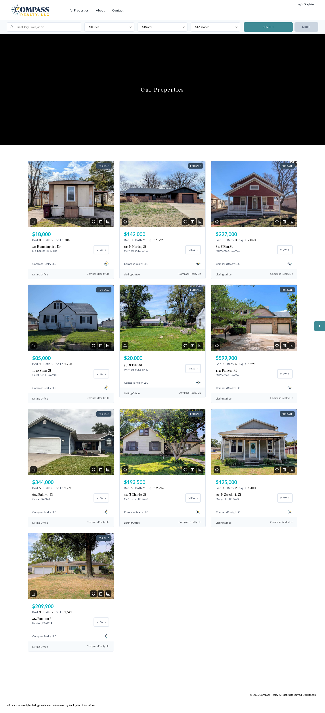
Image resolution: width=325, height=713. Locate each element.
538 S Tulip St (133, 365)
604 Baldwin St (42, 494)
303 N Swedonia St (228, 494)
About (100, 10)
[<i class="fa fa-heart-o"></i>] (93, 222)
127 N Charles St (135, 494)
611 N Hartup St (135, 246)
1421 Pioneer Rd (226, 370)
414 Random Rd (42, 619)
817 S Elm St (224, 246)
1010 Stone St (41, 370)
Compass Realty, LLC (44, 263)
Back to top (309, 694)
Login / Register (306, 4)
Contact (118, 10)
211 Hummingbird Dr (46, 246)
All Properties (79, 10)
